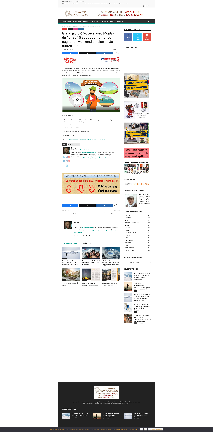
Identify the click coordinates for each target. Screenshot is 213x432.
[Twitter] (64, 157)
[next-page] (66, 289)
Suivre (137, 33)
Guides (64, 279)
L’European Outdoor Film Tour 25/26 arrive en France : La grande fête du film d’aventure (91, 262)
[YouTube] (69, 162)
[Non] (211, 429)
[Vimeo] (148, 6)
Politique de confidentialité (155, 429)
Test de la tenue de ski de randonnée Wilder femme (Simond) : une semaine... (142, 296)
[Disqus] (91, 314)
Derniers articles (74, 144)
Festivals (96, 21)
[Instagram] (144, 6)
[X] (146, 6)
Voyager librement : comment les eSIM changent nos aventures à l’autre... (111, 415)
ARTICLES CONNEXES (69, 243)
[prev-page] (63, 289)
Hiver (135, 279)
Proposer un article (113, 3)
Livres (105, 21)
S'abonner (147, 33)
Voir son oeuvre (143, 205)
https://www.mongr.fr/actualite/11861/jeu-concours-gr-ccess (87, 140)
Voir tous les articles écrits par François (86, 158)
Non (145, 429)
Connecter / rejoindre (79, 1)
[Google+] (69, 157)
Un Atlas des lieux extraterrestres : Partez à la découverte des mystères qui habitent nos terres (90, 283)
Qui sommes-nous (66, 3)
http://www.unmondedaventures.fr (81, 225)
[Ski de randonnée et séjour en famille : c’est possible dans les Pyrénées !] (128, 276)
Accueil (63, 26)
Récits (86, 21)
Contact (127, 3)
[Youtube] (90, 235)
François (66, 49)
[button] (149, 21)
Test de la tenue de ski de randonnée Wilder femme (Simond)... (141, 415)
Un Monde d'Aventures (89, 152)
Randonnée (81, 29)
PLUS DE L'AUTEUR (85, 243)
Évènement (70, 29)
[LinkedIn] (64, 162)
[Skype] (81, 235)
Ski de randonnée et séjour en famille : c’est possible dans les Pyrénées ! (142, 275)
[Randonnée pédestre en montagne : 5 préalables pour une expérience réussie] (71, 274)
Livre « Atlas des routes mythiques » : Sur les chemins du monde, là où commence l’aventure (111, 283)
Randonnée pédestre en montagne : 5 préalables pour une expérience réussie (71, 283)
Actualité (67, 21)
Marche (75, 29)
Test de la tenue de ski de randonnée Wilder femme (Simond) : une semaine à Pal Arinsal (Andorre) (71, 262)
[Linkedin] (78, 235)
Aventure (77, 21)
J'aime (128, 33)
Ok (141, 429)
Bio (65, 144)
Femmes (64, 258)
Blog (113, 21)
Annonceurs (121, 3)
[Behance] (140, 6)
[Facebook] (142, 6)
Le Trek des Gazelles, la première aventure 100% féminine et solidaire (75, 214)
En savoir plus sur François (107, 158)
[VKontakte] (150, 6)
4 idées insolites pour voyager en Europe (109, 213)
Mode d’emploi (75, 3)
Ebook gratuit (88, 3)
